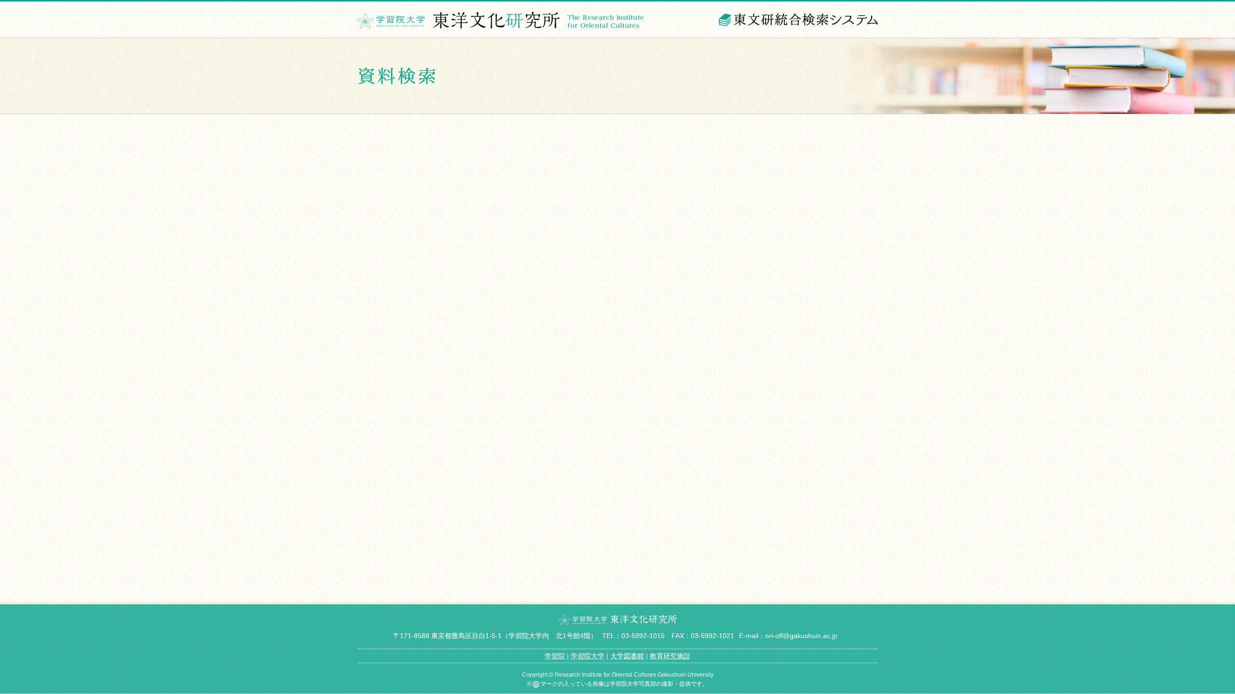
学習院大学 (587, 656)
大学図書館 (627, 656)
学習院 (555, 656)
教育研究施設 (670, 656)
